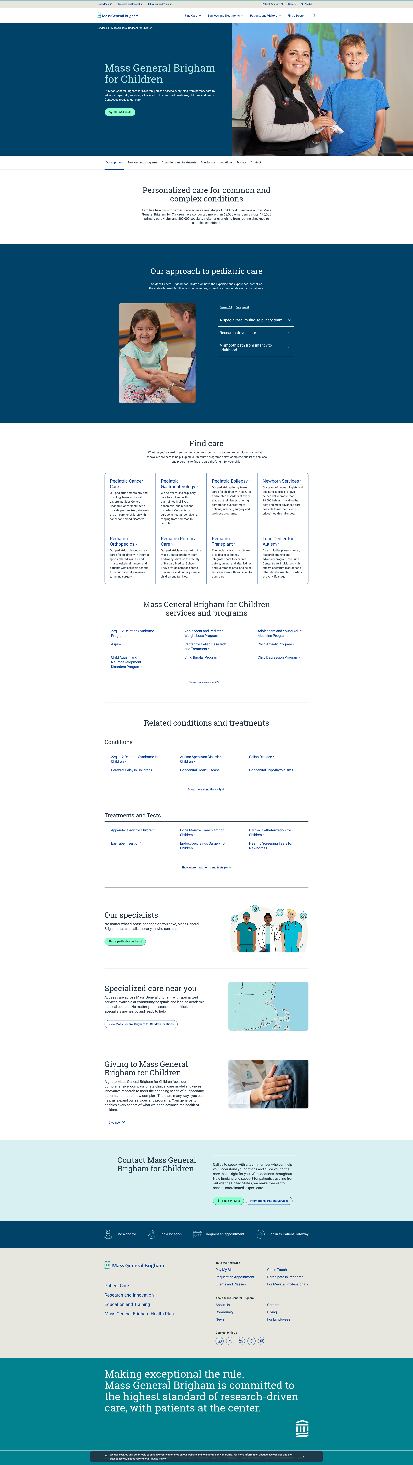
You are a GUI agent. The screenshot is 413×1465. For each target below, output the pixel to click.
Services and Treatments (224, 15)
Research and (129, 1295)
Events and (231, 1284)
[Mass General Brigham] (118, 15)
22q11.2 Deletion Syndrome (132, 633)
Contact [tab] (256, 162)
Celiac (260, 757)
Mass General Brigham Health (139, 1313)
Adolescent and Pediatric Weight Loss (203, 633)
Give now (114, 1122)
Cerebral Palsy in (130, 770)
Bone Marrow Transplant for (202, 832)
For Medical (287, 1284)
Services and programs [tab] (142, 162)
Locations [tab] (226, 162)
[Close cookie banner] (303, 1456)
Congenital (270, 770)
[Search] (313, 15)
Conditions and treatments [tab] (179, 162)
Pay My (224, 1270)
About (223, 1305)
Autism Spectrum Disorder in (202, 759)
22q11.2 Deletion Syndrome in (134, 759)
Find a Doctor (296, 15)
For (278, 1319)
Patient (117, 1285)
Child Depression (278, 657)
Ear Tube (125, 843)
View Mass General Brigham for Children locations (141, 1024)
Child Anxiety (275, 644)
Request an (235, 1277)
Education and (127, 1304)
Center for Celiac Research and (205, 646)
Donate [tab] (241, 162)
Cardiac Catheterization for (270, 832)
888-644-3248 (122, 112)
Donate (292, 4)
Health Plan (103, 4)
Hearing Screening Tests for (270, 845)
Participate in (285, 1277)
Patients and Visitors (263, 15)
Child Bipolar (201, 657)
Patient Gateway (271, 4)
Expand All (226, 307)
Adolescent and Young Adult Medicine (280, 633)
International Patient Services (269, 1200)
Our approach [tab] (114, 162)
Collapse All (242, 307)
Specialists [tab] (208, 162)
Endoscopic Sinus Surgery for (203, 845)
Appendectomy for (132, 830)
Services (102, 27)
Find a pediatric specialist (125, 941)
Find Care (191, 15)
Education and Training (160, 4)
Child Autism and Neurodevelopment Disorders (126, 662)
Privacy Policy (158, 1458)
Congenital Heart (200, 770)
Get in (277, 1270)
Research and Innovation (130, 4)
